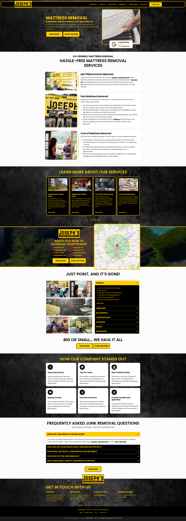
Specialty (103, 4)
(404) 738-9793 (71, 34)
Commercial (122, 4)
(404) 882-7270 (91, 518)
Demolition (112, 4)
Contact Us (103, 512)
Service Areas (133, 4)
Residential (93, 4)
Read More (51, 212)
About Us (143, 4)
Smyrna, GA (78, 250)
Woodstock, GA (80, 253)
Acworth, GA (59, 248)
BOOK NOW (54, 34)
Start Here (156, 4)
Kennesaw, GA (60, 255)
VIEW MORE (93, 469)
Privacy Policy (88, 512)
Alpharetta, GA (60, 250)
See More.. (100, 303)
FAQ (96, 512)
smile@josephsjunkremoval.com (110, 518)
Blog (81, 512)
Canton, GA (59, 253)
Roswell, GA (78, 248)
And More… (78, 255)
